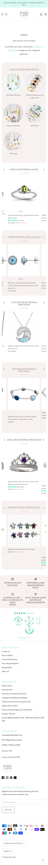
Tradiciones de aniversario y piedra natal (16, 701)
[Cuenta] (40, 14)
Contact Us (6, 651)
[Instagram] (7, 777)
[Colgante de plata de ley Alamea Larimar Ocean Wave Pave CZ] (24, 327)
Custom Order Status (9, 659)
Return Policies (7, 655)
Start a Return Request (10, 663)
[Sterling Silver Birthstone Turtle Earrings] (24, 531)
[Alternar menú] (2, 14)
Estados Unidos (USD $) (12, 843)
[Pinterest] (11, 777)
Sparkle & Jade (11, 857)
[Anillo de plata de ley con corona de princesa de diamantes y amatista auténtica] (24, 463)
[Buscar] (7, 14)
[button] (13, 220)
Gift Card (5, 671)
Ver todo (24, 173)
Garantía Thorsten (8, 713)
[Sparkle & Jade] (24, 14)
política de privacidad (9, 705)
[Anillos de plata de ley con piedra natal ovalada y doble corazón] (24, 193)
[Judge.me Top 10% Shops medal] (18, 629)
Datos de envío (7, 689)
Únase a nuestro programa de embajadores (17, 709)
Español (7, 851)
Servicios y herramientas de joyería (14, 693)
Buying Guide (7, 667)
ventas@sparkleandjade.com (12, 735)
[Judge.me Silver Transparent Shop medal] (18, 620)
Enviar (8, 810)
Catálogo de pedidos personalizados (14, 697)
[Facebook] (3, 777)
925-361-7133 (7, 751)
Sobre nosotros (7, 685)
